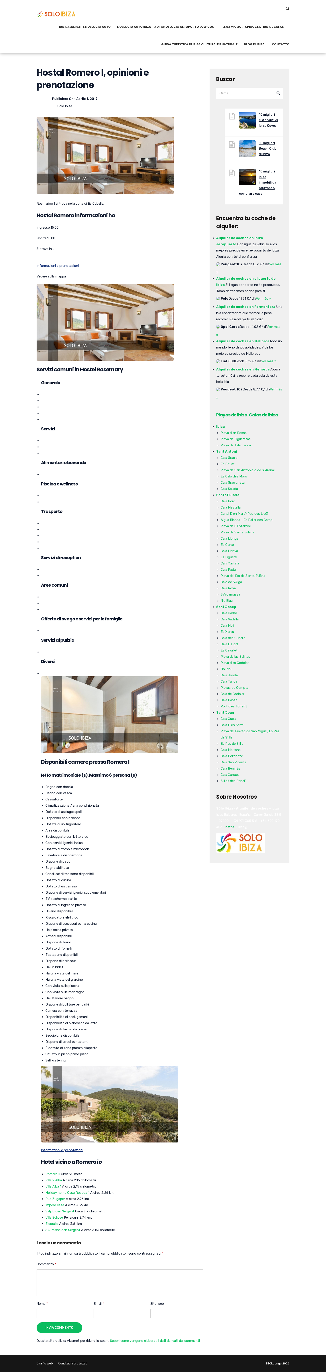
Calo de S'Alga (231, 582)
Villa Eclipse (54, 1218)
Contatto (280, 44)
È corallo (51, 1224)
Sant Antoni (226, 451)
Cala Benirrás (230, 768)
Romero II (52, 1174)
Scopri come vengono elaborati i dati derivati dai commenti (155, 1341)
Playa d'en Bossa (234, 433)
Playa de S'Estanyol (236, 526)
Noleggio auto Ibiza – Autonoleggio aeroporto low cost (166, 27)
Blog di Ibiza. (254, 44)
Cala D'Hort (229, 644)
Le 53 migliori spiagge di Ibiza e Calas (253, 27)
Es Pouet (228, 464)
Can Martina (230, 563)
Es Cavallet (229, 650)
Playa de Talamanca (236, 445)
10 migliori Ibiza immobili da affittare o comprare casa (257, 183)
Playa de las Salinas (235, 657)
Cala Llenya (229, 551)
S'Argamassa (230, 594)
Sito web (157, 1304)
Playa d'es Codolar (235, 663)
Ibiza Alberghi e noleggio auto (85, 27)
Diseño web (45, 1363)
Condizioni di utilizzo (72, 1363)
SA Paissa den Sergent (62, 1230)
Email (99, 1304)
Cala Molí (227, 626)
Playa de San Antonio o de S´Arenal (248, 470)
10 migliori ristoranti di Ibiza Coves (268, 120)
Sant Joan (225, 713)
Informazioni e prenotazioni (58, 266)
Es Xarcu (227, 632)
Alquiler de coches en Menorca (242, 369)
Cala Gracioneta (233, 483)
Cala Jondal (229, 675)
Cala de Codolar (232, 694)
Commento (46, 1264)
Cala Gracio (229, 458)
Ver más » (263, 299)
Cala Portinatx (232, 756)
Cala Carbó (229, 613)
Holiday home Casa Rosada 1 (67, 1193)
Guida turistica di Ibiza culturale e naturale (199, 44)
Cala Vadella (230, 619)
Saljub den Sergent (59, 1211)
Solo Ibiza (64, 106)
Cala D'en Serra (232, 725)
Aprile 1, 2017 (87, 99)
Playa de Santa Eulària (237, 532)
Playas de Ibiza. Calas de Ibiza (247, 415)
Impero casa (54, 1205)
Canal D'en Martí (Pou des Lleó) (244, 514)
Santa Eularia (227, 495)
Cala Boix (228, 501)
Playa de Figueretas (236, 439)
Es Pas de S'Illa (232, 744)
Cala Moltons (231, 750)
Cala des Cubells (233, 638)
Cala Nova (228, 588)
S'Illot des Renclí (233, 781)
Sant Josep (226, 607)
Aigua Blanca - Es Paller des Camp (247, 520)
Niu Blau (227, 601)
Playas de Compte (235, 688)
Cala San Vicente (233, 762)
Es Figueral (229, 557)
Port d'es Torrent (234, 706)
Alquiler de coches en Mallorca (242, 341)
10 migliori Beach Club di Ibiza (267, 148)
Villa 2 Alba (53, 1180)
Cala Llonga (229, 538)
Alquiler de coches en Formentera (245, 307)
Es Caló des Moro (234, 476)
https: (230, 827)
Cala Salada (229, 489)
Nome (42, 1304)
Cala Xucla (228, 719)
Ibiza (220, 427)
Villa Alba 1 (53, 1186)
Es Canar (227, 545)
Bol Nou (226, 669)
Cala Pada (228, 570)
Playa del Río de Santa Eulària (243, 576)
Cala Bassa (229, 700)
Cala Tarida (229, 681)
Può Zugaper (55, 1199)
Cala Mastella (231, 507)
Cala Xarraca (230, 775)
